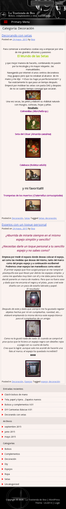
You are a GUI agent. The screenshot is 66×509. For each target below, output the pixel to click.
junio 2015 (10, 431)
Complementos (12, 453)
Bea (33, 39)
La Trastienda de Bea (21, 13)
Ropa (7, 474)
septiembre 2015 (13, 426)
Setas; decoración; (48, 218)
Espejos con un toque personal (24, 224)
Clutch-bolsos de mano (16, 394)
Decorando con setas (17, 35)
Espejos (28, 381)
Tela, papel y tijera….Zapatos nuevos (23, 399)
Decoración (17, 218)
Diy (6, 464)
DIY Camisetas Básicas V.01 (18, 409)
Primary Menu (20, 22)
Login (57, 502)
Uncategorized (12, 484)
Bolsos (8, 448)
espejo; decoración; (50, 381)
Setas (27, 218)
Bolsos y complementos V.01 (19, 404)
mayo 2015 (10, 436)
